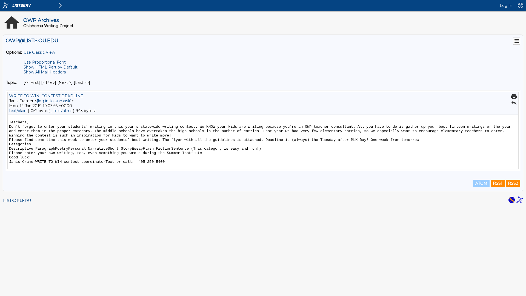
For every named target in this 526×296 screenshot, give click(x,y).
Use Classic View (39, 52)
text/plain (18, 110)
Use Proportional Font (45, 62)
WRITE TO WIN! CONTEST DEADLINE (46, 95)
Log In (506, 5)
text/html (62, 110)
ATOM (481, 183)
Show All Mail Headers (45, 72)
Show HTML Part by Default (51, 67)
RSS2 (513, 183)
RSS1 (497, 183)
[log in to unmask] (54, 100)
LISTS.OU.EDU (17, 200)
